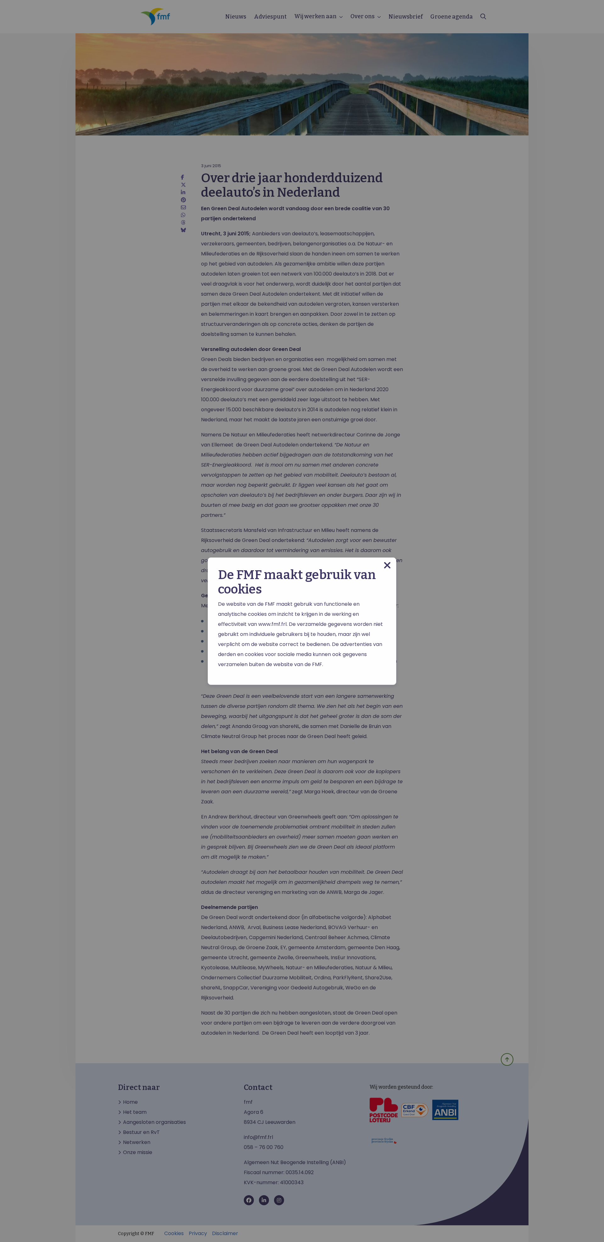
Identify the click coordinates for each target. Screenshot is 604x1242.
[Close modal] (387, 565)
